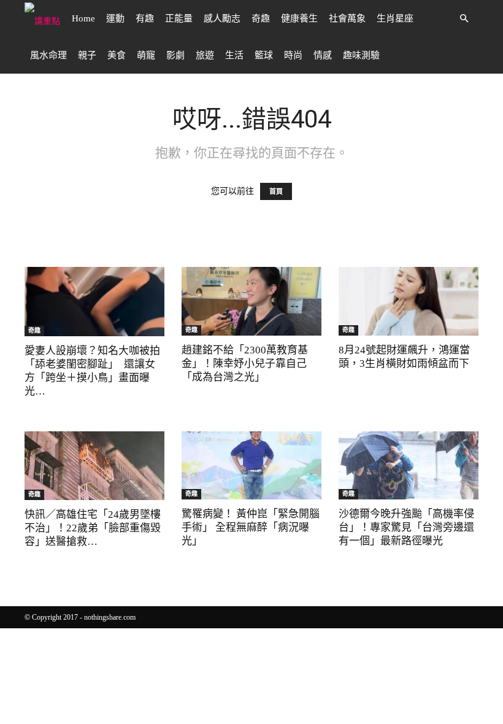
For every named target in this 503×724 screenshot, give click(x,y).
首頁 (276, 191)
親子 (87, 55)
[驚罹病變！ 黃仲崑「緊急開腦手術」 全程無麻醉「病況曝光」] (251, 465)
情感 (322, 55)
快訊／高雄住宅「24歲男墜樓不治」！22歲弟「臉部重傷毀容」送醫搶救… (93, 528)
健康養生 (299, 18)
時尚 (293, 55)
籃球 (264, 55)
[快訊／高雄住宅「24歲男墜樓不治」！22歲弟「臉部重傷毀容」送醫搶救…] (94, 466)
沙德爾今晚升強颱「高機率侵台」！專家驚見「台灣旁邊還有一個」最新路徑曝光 (406, 527)
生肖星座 (395, 18)
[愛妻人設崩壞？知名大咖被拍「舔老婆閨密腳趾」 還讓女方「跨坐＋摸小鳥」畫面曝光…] (94, 301)
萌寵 (146, 55)
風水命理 (48, 55)
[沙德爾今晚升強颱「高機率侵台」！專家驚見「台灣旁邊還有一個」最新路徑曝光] (408, 465)
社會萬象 (347, 18)
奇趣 (261, 18)
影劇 (175, 55)
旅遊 (205, 55)
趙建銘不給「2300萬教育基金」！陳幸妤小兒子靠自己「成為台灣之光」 (245, 363)
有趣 (145, 18)
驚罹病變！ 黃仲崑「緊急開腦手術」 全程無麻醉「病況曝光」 (251, 527)
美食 (116, 55)
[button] (463, 19)
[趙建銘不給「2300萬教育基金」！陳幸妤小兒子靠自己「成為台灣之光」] (251, 301)
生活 (234, 55)
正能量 (179, 18)
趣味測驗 (361, 55)
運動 (115, 18)
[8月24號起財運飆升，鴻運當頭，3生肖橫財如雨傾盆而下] (408, 301)
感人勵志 (222, 18)
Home (83, 18)
